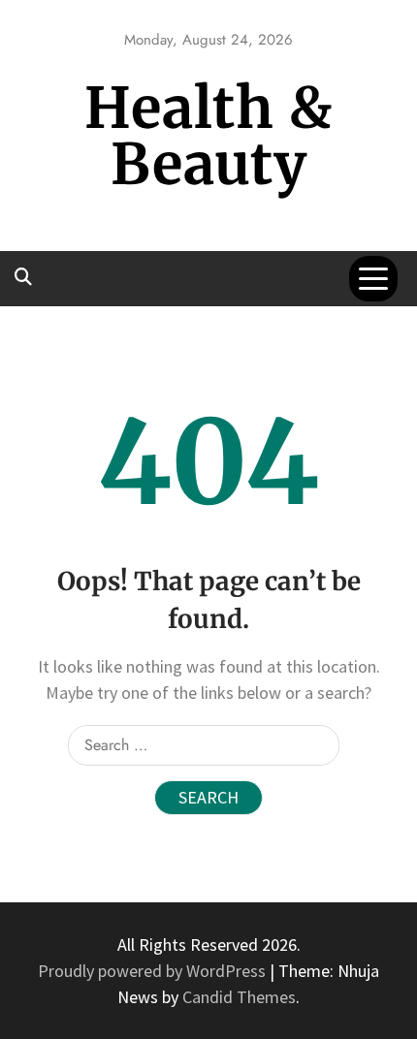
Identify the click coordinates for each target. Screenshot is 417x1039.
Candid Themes (239, 997)
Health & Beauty (208, 136)
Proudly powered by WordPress (154, 971)
